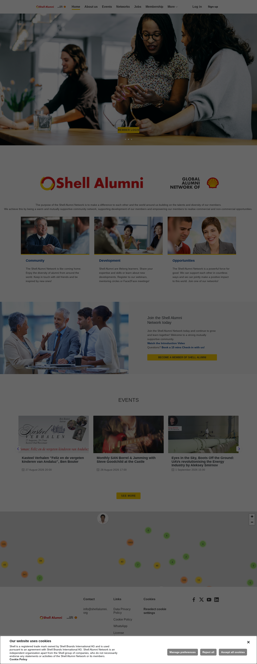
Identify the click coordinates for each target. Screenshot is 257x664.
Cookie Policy (18, 659)
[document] (128, 650)
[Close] (248, 642)
